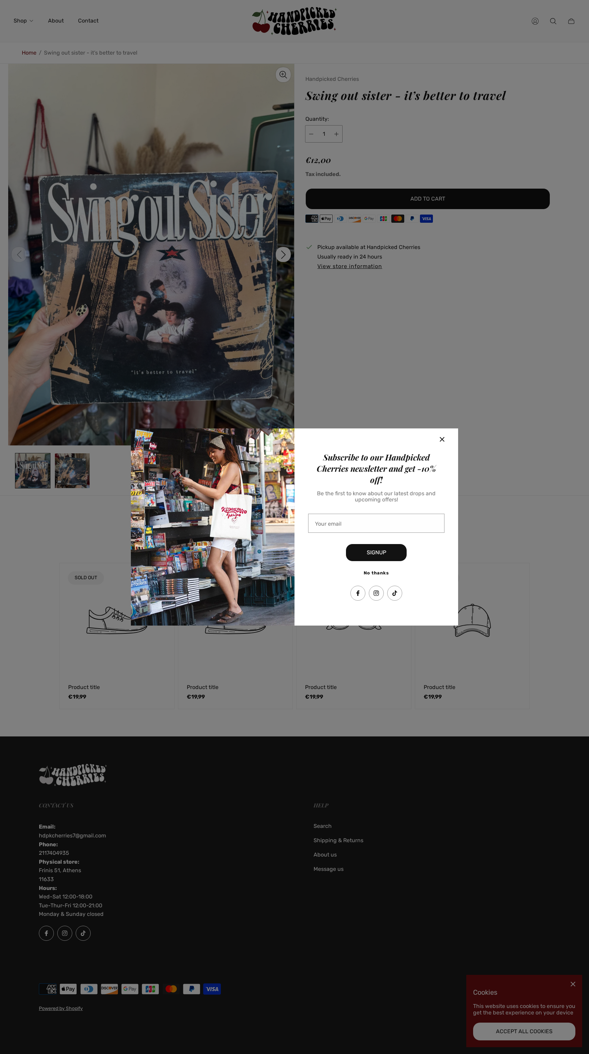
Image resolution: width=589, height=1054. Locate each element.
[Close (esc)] (442, 439)
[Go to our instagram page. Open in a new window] (376, 593)
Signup (376, 552)
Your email (328, 524)
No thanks (376, 572)
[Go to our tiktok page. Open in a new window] (394, 593)
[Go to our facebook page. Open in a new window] (357, 593)
